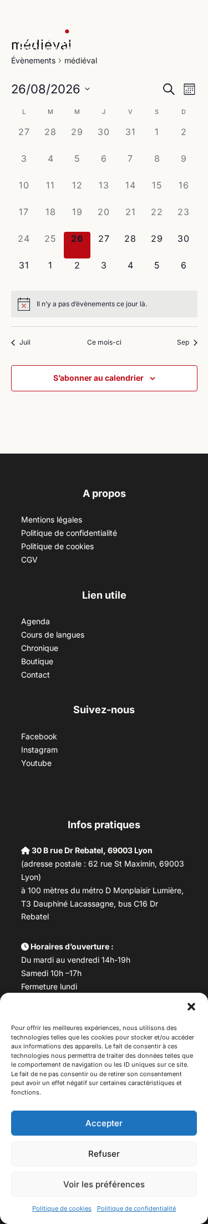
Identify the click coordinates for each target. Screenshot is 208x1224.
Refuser (104, 1153)
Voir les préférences (104, 1184)
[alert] (92, 304)
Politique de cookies (62, 1208)
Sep (183, 342)
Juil (25, 342)
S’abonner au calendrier (98, 377)
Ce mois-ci (104, 342)
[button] (191, 1006)
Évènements (33, 60)
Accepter (104, 1123)
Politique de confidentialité (136, 1208)
